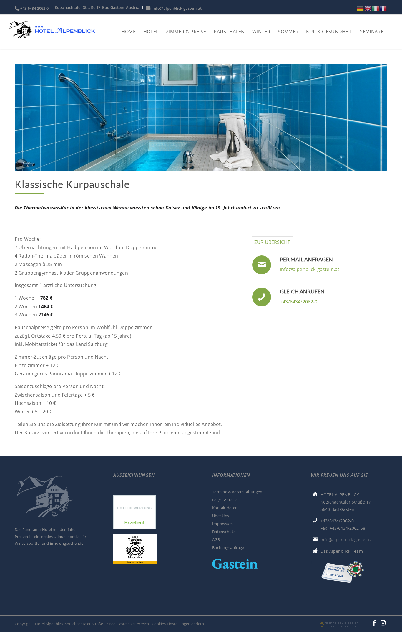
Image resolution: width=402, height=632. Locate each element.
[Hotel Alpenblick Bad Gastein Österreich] (51, 37)
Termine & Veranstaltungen (237, 491)
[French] (383, 8)
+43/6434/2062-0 (298, 301)
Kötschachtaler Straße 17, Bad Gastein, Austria (97, 7)
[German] (360, 8)
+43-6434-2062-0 (34, 8)
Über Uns (220, 515)
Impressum (222, 523)
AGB (216, 539)
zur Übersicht (272, 242)
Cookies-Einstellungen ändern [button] (178, 623)
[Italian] (376, 8)
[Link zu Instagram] (382, 622)
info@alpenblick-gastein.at (176, 8)
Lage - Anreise (224, 499)
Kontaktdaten (225, 507)
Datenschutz (223, 531)
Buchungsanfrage (228, 547)
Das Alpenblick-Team (341, 551)
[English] (368, 8)
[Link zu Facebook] (374, 622)
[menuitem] (33, 8)
